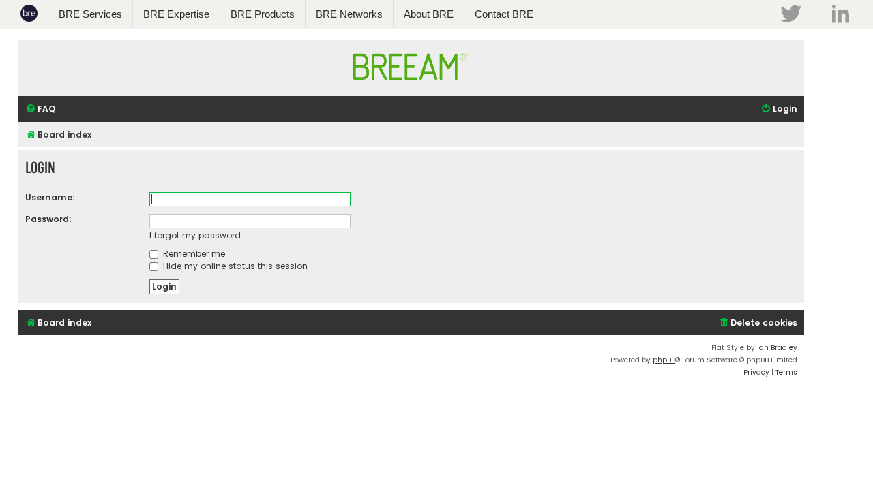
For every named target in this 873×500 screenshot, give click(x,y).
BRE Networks (349, 14)
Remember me (192, 254)
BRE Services (90, 14)
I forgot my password (195, 235)
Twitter (790, 13)
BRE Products (263, 14)
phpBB (664, 360)
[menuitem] (40, 109)
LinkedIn (840, 13)
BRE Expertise (176, 14)
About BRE (429, 14)
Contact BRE (504, 14)
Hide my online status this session (234, 266)
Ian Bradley (777, 348)
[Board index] (411, 86)
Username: (50, 197)
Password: (48, 219)
